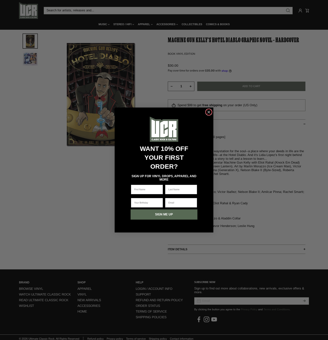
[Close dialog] (209, 112)
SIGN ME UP (164, 214)
